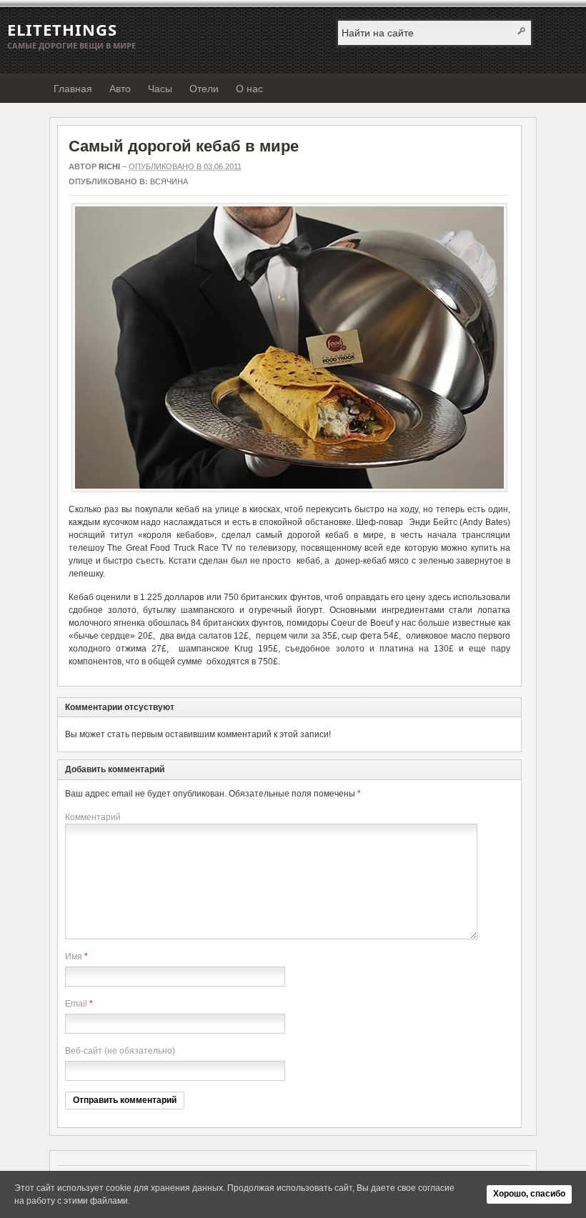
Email (76, 1004)
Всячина (169, 181)
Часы (160, 88)
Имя (73, 957)
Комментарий (93, 817)
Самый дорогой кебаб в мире (184, 146)
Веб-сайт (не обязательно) (120, 1051)
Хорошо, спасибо (529, 1194)
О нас (249, 88)
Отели (204, 88)
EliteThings (62, 29)
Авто (120, 88)
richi (109, 166)
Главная (73, 88)
